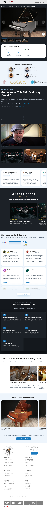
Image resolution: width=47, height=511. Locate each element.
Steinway (11, 6)
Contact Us (34, 453)
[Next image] (43, 22)
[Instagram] (34, 450)
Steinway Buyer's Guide (9, 481)
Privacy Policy (6, 496)
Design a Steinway (8, 465)
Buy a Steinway (7, 460)
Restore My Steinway (8, 462)
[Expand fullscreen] (43, 34)
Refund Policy (11, 496)
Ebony (22, 6)
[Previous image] (4, 22)
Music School (28, 486)
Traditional (17, 6)
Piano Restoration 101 (8, 473)
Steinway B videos (28, 103)
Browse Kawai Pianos (30, 460)
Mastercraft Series (8, 472)
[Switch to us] (4, 506)
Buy (40, 2)
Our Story (27, 481)
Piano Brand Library (8, 488)
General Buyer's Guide (9, 483)
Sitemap (26, 496)
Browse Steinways (29, 467)
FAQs (5, 485)
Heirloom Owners (29, 476)
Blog (5, 486)
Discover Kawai (7, 489)
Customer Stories (29, 472)
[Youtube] (37, 450)
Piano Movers (28, 483)
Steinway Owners (29, 475)
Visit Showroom (7, 467)
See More (5, 263)
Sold (25, 6)
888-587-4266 (34, 447)
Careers (23, 496)
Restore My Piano (8, 459)
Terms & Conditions (18, 496)
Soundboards (7, 475)
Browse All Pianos (29, 459)
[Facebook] (31, 450)
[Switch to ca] (7, 506)
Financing (27, 485)
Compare (6, 476)
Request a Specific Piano (23, 438)
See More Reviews (23, 294)
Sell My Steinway (7, 464)
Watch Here (21, 106)
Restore (37, 2)
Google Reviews (28, 473)
